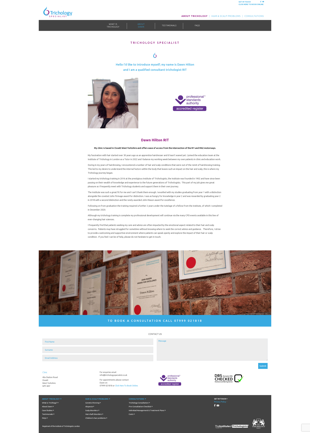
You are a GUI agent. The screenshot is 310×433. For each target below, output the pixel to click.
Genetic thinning (92, 403)
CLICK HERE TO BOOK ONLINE (251, 4)
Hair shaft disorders (93, 414)
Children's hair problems (95, 418)
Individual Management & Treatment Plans (146, 410)
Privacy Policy (220, 402)
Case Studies (47, 410)
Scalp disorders (91, 410)
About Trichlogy (51, 399)
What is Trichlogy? (49, 403)
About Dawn (47, 406)
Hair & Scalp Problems (96, 399)
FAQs (44, 418)
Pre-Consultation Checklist (140, 406)
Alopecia (89, 406)
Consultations (136, 399)
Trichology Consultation (138, 403)
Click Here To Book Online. (126, 386)
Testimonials (47, 414)
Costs (131, 414)
